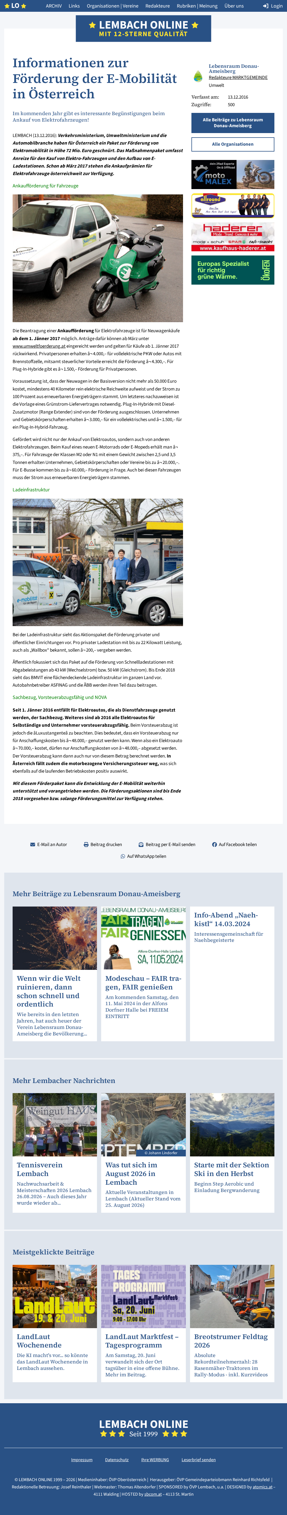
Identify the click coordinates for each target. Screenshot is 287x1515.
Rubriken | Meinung (197, 6)
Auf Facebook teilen (238, 844)
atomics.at (262, 1487)
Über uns (234, 6)
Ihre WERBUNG (155, 1460)
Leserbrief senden (199, 1460)
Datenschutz (117, 1460)
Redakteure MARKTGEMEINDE (238, 77)
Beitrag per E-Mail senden (170, 844)
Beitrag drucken (106, 844)
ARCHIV (54, 6)
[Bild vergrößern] (198, 76)
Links (74, 6)
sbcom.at (153, 1494)
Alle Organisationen (233, 144)
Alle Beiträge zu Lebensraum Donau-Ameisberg (233, 123)
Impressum (81, 1460)
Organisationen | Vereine (112, 6)
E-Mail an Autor (52, 844)
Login (277, 6)
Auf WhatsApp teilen (146, 856)
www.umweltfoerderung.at (39, 346)
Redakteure (157, 6)
